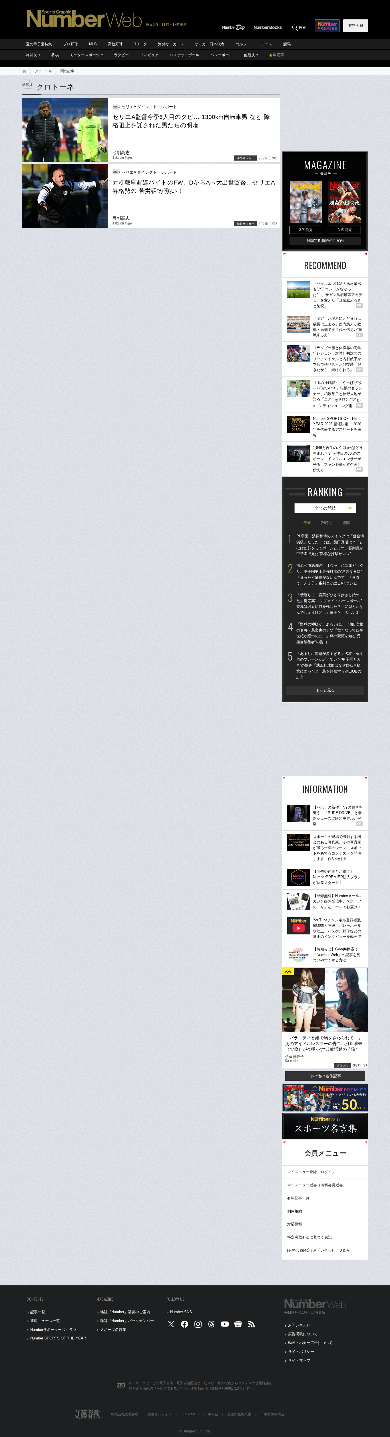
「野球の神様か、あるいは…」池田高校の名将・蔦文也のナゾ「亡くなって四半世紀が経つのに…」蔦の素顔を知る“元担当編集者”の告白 (329, 633)
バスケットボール (184, 55)
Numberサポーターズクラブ (53, 1329)
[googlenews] (238, 1325)
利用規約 (294, 1211)
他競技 (249, 55)
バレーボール (221, 55)
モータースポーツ (85, 55)
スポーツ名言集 (113, 1329)
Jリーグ (140, 44)
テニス (266, 44)
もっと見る (325, 690)
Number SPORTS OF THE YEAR (58, 1338)
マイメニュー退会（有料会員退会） (317, 1185)
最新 (307, 523)
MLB (93, 44)
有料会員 (355, 25)
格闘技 (31, 55)
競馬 (287, 44)
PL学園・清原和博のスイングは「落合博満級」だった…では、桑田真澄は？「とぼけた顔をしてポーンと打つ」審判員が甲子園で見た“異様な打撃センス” (330, 545)
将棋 (55, 55)
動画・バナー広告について (310, 1343)
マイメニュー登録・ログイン (311, 1172)
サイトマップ (299, 1360)
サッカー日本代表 (209, 44)
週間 (346, 523)
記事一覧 (37, 1312)
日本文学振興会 (272, 1414)
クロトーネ (43, 71)
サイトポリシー (301, 1351)
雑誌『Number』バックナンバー (127, 1321)
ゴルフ (241, 44)
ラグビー (121, 55)
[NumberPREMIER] (327, 25)
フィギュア (149, 55)
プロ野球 (70, 44)
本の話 (213, 1414)
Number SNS (181, 1312)
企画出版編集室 (239, 1414)
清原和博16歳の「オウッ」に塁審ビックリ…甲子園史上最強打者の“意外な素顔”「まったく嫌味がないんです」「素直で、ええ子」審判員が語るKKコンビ (329, 574)
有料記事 (276, 55)
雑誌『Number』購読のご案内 (125, 1312)
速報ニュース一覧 (45, 1321)
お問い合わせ (299, 1325)
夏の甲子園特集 (39, 44)
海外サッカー (169, 44)
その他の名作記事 (325, 1076)
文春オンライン (160, 1414)
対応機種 (294, 1224)
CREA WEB (190, 1414)
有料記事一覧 (298, 1198)
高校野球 (115, 44)
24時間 (326, 523)
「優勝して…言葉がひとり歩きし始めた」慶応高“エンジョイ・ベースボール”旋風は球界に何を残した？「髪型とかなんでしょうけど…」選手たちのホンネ (329, 604)
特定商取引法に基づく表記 (309, 1237)
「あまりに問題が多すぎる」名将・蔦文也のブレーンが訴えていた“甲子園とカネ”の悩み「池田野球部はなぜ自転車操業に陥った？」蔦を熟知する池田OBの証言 (329, 665)
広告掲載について (303, 1334)
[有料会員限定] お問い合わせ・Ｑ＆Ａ (318, 1250)
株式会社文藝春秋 (124, 1414)
